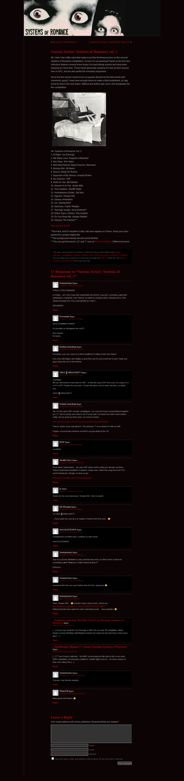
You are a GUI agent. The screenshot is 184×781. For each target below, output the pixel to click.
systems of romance (119, 255)
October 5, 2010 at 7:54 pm (71, 286)
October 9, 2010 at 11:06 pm (71, 555)
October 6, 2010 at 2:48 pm (71, 509)
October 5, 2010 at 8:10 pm (71, 407)
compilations (67, 255)
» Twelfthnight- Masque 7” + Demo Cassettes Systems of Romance (89, 647)
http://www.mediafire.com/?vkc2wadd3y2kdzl (72, 478)
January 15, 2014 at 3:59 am (65, 652)
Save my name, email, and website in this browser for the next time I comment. (89, 759)
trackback (68, 261)
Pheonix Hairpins (103, 241)
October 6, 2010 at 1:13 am (71, 491)
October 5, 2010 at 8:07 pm (71, 375)
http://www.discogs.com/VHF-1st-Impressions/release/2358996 (80, 422)
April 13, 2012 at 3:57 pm (63, 625)
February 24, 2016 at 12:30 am (72, 675)
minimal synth (87, 255)
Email (91, 750)
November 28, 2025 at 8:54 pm (72, 694)
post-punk (104, 255)
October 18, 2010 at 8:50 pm (71, 581)
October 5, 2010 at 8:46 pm (71, 445)
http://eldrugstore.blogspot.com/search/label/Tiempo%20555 (79, 606)
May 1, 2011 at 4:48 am (69, 599)
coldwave (57, 255)
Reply (55, 310)
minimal (77, 255)
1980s (117, 252)
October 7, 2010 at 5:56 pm (71, 532)
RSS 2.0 (104, 258)
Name (92, 745)
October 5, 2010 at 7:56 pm (71, 319)
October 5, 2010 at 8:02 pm (71, 349)
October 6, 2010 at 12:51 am (71, 463)
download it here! (60, 226)
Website (92, 754)
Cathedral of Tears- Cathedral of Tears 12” (109, 42)
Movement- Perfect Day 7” (65, 42)
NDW (96, 255)
